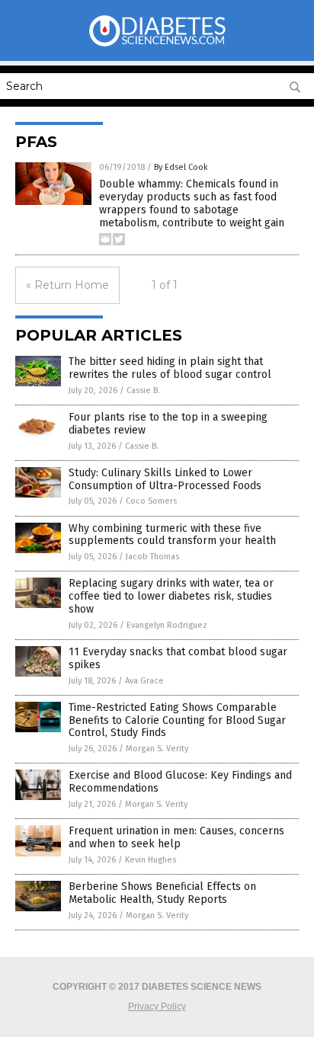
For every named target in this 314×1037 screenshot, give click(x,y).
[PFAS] (157, 45)
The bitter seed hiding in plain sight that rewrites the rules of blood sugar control (170, 368)
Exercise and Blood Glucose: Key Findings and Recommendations (180, 782)
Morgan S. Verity (157, 749)
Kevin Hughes (150, 860)
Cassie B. (143, 390)
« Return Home (67, 285)
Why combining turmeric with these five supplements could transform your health (172, 535)
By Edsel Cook (181, 167)
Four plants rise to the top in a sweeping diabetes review (168, 424)
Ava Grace (144, 681)
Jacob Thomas (152, 557)
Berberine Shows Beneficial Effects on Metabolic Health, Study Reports (162, 893)
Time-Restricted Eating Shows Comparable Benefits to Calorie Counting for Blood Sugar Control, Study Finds (177, 720)
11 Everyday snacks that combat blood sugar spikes (178, 658)
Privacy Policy (157, 1006)
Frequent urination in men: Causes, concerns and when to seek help (176, 837)
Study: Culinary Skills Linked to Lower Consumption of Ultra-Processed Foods (165, 479)
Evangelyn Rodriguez (167, 625)
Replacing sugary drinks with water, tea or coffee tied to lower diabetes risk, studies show (171, 596)
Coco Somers (151, 501)
